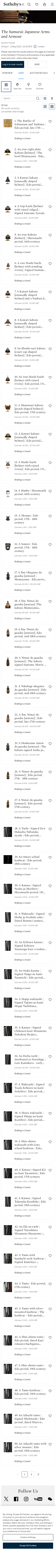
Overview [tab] (7, 73)
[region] (28, 1528)
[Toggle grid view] (45, 106)
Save (37, 64)
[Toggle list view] (52, 106)
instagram (26, 1499)
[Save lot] (50, 121)
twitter (6, 1499)
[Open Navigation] (52, 4)
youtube (38, 1499)
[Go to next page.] (38, 1474)
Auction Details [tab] (39, 73)
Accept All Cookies (28, 1545)
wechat (50, 1499)
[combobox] (18, 98)
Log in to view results (12, 64)
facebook (16, 1499)
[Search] (37, 98)
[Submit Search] (29, 4)
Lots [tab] (21, 73)
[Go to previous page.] (18, 1474)
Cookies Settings (28, 1537)
